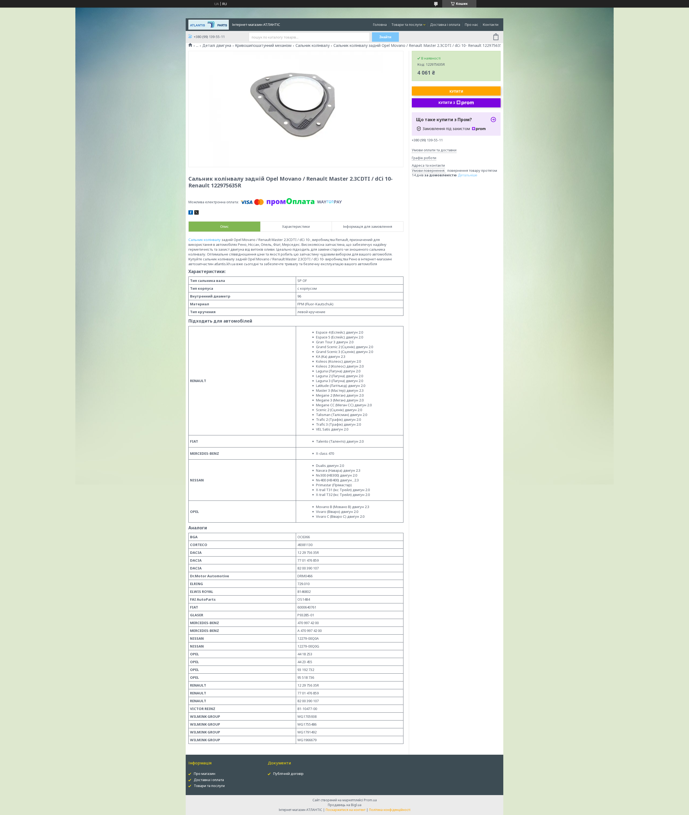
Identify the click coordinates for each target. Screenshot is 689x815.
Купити (456, 91)
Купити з (446, 102)
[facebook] (190, 213)
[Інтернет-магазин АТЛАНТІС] (208, 24)
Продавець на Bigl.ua (344, 805)
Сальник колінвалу (313, 45)
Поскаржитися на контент (345, 809)
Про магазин (204, 773)
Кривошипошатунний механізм (263, 45)
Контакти (490, 24)
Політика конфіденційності (389, 809)
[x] (196, 213)
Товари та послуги (406, 24)
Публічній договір (288, 773)
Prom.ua (370, 800)
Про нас (471, 24)
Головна (380, 24)
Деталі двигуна (216, 45)
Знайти (385, 37)
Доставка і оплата (445, 24)
